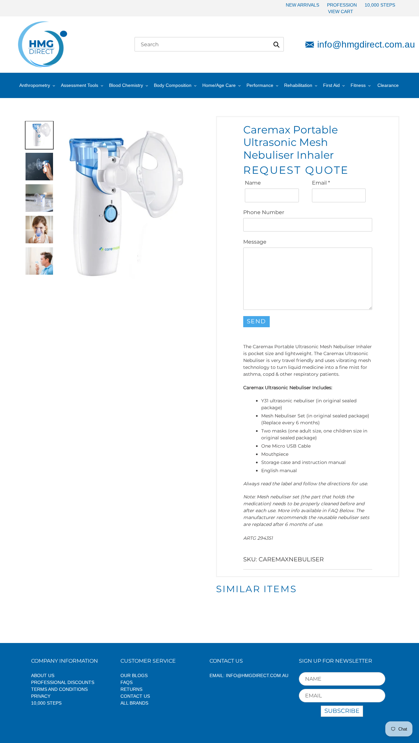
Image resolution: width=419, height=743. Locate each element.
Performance (259, 85)
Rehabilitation (298, 85)
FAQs (126, 682)
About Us (42, 675)
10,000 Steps (46, 703)
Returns (131, 689)
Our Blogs (134, 675)
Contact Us (135, 696)
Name (253, 183)
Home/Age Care (219, 85)
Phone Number (263, 212)
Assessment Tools (79, 85)
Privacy (40, 696)
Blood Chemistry (126, 85)
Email (321, 183)
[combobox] (209, 44)
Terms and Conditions (59, 689)
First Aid (331, 85)
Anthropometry (34, 85)
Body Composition (172, 85)
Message (254, 242)
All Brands (134, 703)
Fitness (358, 85)
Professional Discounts (62, 682)
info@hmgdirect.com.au (359, 44)
